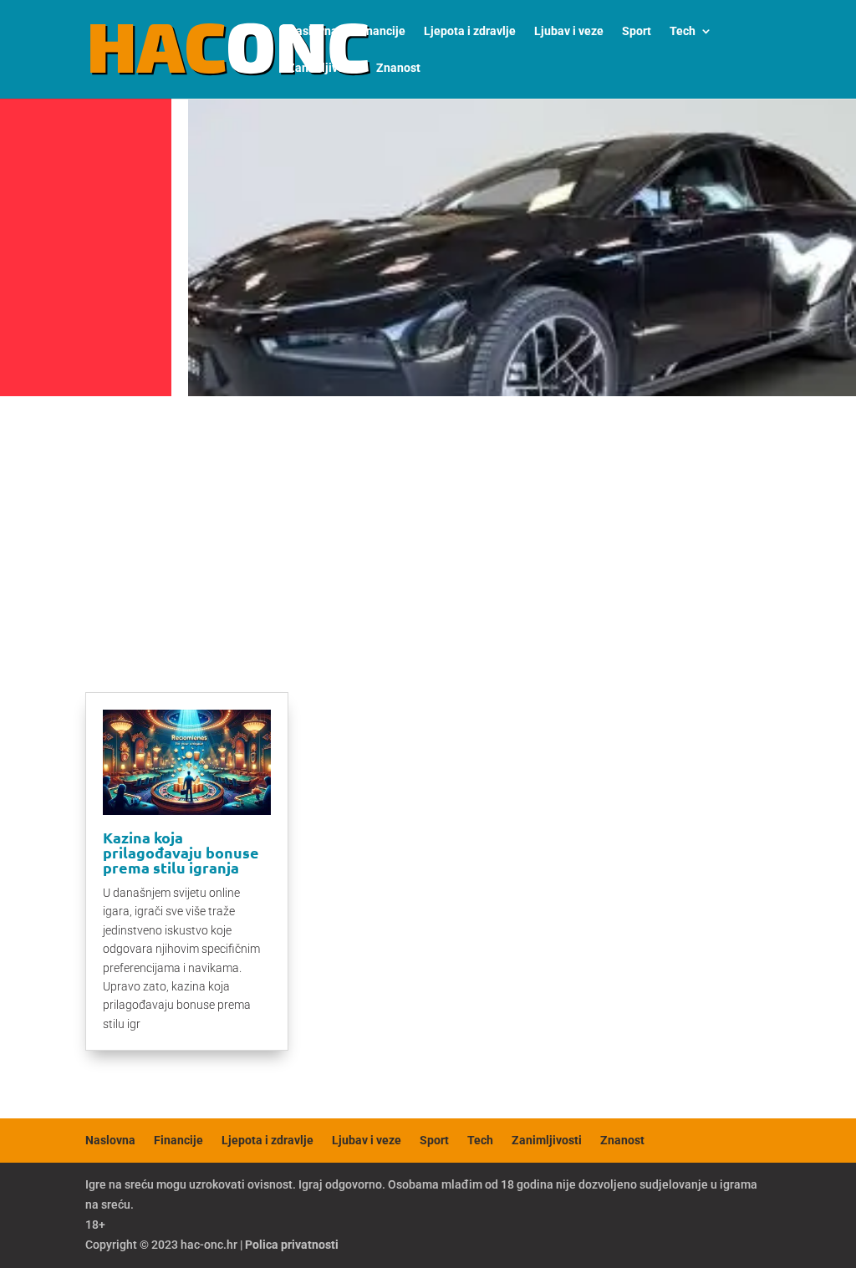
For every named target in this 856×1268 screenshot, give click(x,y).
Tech (683, 31)
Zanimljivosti (323, 68)
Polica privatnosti (292, 1244)
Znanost (398, 68)
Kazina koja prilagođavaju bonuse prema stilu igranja (181, 852)
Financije (380, 31)
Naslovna (313, 31)
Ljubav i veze (569, 31)
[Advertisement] (428, 528)
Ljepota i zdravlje (470, 31)
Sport (636, 31)
